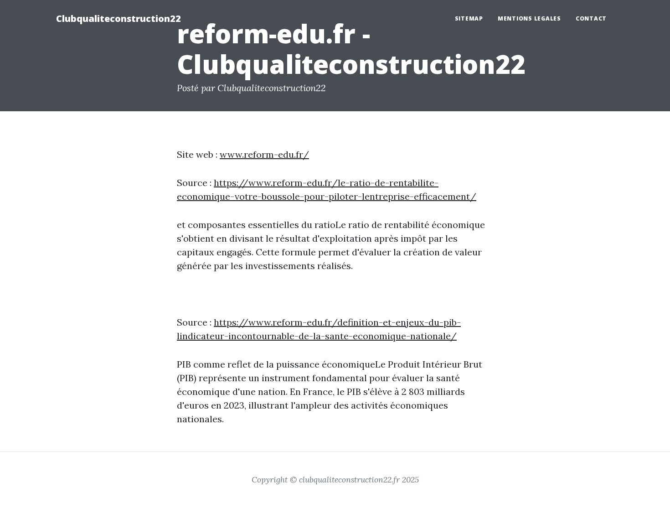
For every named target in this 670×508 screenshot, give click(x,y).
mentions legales (529, 18)
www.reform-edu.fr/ (264, 154)
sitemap (469, 18)
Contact (591, 18)
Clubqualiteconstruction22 (118, 18)
